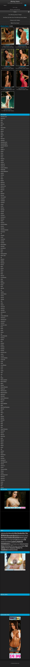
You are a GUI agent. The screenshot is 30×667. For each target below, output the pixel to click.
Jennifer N (3, 312)
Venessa (3, 478)
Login (16, 7)
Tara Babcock (4, 461)
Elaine (2, 268)
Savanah (3, 430)
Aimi (2, 120)
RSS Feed (11, 9)
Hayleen (2, 282)
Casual (25, 537)
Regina (2, 416)
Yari (1, 485)
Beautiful (11, 533)
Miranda (2, 399)
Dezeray (2, 262)
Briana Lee (3, 186)
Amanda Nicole (4, 145)
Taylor (2, 467)
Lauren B (3, 359)
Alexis (2, 131)
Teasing (12, 547)
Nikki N (2, 408)
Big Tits (6, 68)
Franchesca (3, 277)
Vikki (2, 483)
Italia (2, 286)
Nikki (2, 405)
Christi (2, 226)
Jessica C (3, 317)
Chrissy (2, 222)
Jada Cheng (3, 293)
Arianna (2, 158)
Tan (26, 546)
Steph (2, 452)
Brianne (2, 189)
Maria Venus (3, 381)
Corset (8, 539)
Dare (2, 251)
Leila (2, 363)
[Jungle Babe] (22, 57)
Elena (2, 270)
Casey (2, 204)
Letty (2, 366)
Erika (2, 273)
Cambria (3, 198)
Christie (2, 228)
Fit (25, 539)
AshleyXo (3, 169)
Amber (2, 147)
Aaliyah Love (4, 116)
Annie (2, 154)
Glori (2, 279)
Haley (2, 281)
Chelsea (2, 215)
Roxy (2, 421)
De (1, 257)
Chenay (2, 218)
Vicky (2, 482)
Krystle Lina (3, 352)
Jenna (2, 304)
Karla (2, 328)
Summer (2, 458)
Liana (2, 370)
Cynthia (2, 242)
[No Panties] (8, 36)
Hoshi (2, 284)
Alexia (2, 129)
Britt (2, 191)
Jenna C (3, 308)
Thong (13, 89)
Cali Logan (3, 196)
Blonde (9, 535)
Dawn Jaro (3, 255)
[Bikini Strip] (8, 57)
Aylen (2, 178)
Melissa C (3, 394)
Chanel (2, 207)
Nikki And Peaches (5, 407)
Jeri (1, 313)
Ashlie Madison (4, 171)
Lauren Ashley (4, 357)
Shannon (3, 436)
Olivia (2, 412)
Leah (2, 361)
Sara (2, 427)
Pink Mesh (22, 87)
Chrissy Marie (4, 224)
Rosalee (2, 419)
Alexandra (3, 127)
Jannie (2, 297)
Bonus (15, 535)
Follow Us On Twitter (15, 20)
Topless (4, 550)
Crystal (2, 240)
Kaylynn (3, 337)
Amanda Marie (4, 143)
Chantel (2, 209)
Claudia (2, 235)
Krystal (2, 350)
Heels (2, 541)
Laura (2, 354)
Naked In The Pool (22, 45)
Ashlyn (2, 175)
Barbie (2, 180)
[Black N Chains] (8, 78)
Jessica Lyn (3, 319)
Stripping (19, 546)
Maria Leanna (4, 379)
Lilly (2, 372)
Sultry (23, 546)
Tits (21, 547)
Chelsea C (3, 217)
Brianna (2, 187)
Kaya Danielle (4, 335)
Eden (2, 266)
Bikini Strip (8, 66)
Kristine (2, 348)
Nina (2, 410)
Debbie (2, 260)
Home (15, 11)
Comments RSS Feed (17, 9)
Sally (2, 423)
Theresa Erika (4, 469)
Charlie (2, 211)
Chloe (2, 220)
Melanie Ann (3, 390)
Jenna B (3, 306)
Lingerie (19, 541)
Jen (1, 301)
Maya (2, 383)
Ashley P (3, 165)
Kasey (2, 332)
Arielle (2, 160)
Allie (2, 136)
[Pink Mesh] (22, 78)
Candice (3, 202)
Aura (2, 176)
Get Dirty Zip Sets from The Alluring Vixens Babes (15, 17)
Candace (3, 200)
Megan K (3, 388)
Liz (1, 376)
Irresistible (8, 541)
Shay (2, 438)
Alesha (2, 123)
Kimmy (2, 339)
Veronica (3, 480)
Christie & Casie (4, 229)
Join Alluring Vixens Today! (15, 14)
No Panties (8, 45)
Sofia (2, 447)
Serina (2, 432)
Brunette (23, 89)
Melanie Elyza (4, 392)
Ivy (1, 290)
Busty (21, 537)
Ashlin (2, 173)
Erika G (2, 275)
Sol (1, 449)
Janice (2, 295)
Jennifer (3, 310)
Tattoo (3, 548)
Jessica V (3, 321)
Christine (3, 231)
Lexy (2, 368)
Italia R (2, 288)
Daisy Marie (3, 244)
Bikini (9, 68)
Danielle (2, 246)
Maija (2, 377)
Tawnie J (3, 465)
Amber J (3, 149)
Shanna (2, 434)
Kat (1, 334)
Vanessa (3, 476)
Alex (2, 125)
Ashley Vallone (4, 167)
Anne (2, 153)
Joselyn (2, 323)
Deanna (2, 259)
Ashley (2, 162)
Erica (2, 271)
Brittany (2, 193)
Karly (2, 330)
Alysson (3, 138)
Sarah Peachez (4, 429)
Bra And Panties (7, 537)
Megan (2, 385)
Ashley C (3, 164)
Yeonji (2, 487)
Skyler (2, 445)
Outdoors (12, 68)
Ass (4, 68)
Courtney (3, 239)
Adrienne (3, 118)
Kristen (2, 343)
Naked (24, 68)
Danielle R (3, 248)
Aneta (2, 151)
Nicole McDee (4, 403)
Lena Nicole (3, 365)
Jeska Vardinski (4, 315)
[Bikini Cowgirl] (8, 99)
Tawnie (2, 463)
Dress (7, 110)
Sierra (2, 443)
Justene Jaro (4, 324)
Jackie (2, 291)
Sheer (3, 546)
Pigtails (15, 544)
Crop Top (12, 539)
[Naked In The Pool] (22, 36)
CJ (1, 233)
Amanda (3, 140)
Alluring (3, 533)
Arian (2, 156)
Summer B (3, 460)
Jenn (2, 302)
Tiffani (2, 471)
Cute (15, 539)
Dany (2, 249)
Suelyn (2, 456)
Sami (2, 425)
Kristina (2, 346)
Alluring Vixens (4, 26)
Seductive (22, 544)
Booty (19, 535)
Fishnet (27, 89)
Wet (16, 549)
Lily (1, 374)
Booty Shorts (25, 535)
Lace (13, 541)
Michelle (3, 396)
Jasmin (2, 299)
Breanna (3, 184)
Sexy (26, 544)
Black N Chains (8, 87)
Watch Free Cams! (15, 23)
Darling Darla (4, 253)
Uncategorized (4, 474)
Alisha (2, 134)
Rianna (2, 418)
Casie (2, 206)
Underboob (11, 549)
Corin (2, 237)
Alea (2, 122)
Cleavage (3, 539)
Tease (7, 547)
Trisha (2, 472)
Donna (2, 264)
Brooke (2, 195)
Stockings (10, 89)
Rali (1, 414)
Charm (2, 213)
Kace (2, 326)
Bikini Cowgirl (7, 108)
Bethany (3, 182)
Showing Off (8, 546)
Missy (2, 401)
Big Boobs (21, 68)
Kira (2, 341)
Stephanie (3, 454)
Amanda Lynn (4, 142)
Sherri (2, 441)
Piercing (11, 544)
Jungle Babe (22, 66)
